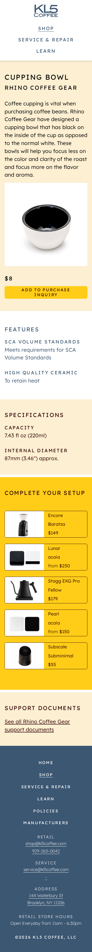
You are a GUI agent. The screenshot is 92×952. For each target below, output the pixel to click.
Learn (46, 51)
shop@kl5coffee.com (46, 843)
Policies (46, 810)
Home (46, 762)
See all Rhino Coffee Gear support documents (37, 725)
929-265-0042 (46, 851)
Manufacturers (46, 822)
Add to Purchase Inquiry (46, 292)
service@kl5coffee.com (46, 869)
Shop (46, 28)
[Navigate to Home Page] (46, 10)
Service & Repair (46, 40)
